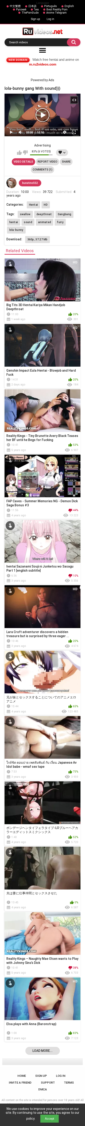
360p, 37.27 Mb (37, 239)
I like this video (19, 152)
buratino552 (30, 183)
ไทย (36, 9)
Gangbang (64, 214)
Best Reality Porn (57, 9)
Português (50, 6)
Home (21, 1075)
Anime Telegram (56, 12)
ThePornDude (30, 12)
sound (28, 222)
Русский (21, 9)
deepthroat (44, 214)
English (69, 6)
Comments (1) (42, 169)
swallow (25, 214)
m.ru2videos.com (42, 64)
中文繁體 (15, 6)
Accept (49, 1118)
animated (44, 222)
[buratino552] (11, 183)
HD (46, 204)
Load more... (42, 1051)
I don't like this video (25, 152)
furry (60, 222)
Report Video (47, 161)
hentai (13, 222)
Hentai (33, 204)
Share (66, 161)
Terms (69, 1082)
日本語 (32, 6)
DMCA (42, 1089)
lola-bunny (16, 230)
